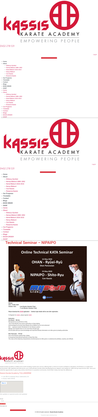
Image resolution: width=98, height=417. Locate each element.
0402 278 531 (7, 45)
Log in (95, 54)
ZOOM (21, 311)
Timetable (6, 80)
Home (5, 61)
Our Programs (7, 78)
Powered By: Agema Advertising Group (49, 415)
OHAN (18, 315)
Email (1, 398)
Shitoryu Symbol (11, 65)
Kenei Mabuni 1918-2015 (13, 69)
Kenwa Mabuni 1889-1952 (14, 67)
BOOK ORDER (7, 86)
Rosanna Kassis (11, 76)
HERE (30, 315)
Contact (5, 82)
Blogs (5, 84)
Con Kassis (9, 74)
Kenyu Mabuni (10, 71)
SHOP (5, 88)
